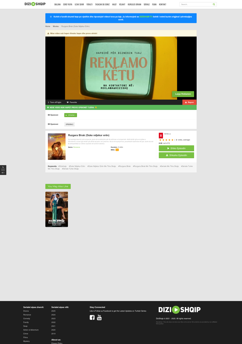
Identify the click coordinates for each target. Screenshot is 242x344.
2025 (53, 311)
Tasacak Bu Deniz (102, 4)
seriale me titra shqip (170, 166)
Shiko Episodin (178, 148)
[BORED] (160, 139)
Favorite (73, 102)
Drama (26, 311)
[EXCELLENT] (172, 139)
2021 (53, 326)
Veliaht (122, 4)
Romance (76, 147)
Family (26, 322)
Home (47, 26)
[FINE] (163, 139)
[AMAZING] (169, 139)
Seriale (147, 4)
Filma (154, 4)
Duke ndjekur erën (77, 166)
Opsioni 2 (69, 124)
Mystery (26, 341)
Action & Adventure (31, 329)
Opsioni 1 (71, 115)
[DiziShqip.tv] (35, 4)
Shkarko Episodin (178, 155)
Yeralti (89, 4)
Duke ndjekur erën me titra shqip (102, 166)
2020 (53, 329)
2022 (53, 322)
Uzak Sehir (79, 4)
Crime (25, 333)
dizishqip (63, 166)
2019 (53, 333)
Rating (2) (167, 134)
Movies (56, 26)
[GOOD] (166, 139)
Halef (114, 4)
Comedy (26, 318)
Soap (25, 326)
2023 (53, 318)
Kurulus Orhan (134, 4)
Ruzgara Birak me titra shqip (146, 166)
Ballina (57, 4)
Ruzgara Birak (125, 166)
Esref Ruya (67, 4)
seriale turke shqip (71, 168)
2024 (53, 314)
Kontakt (162, 4)
